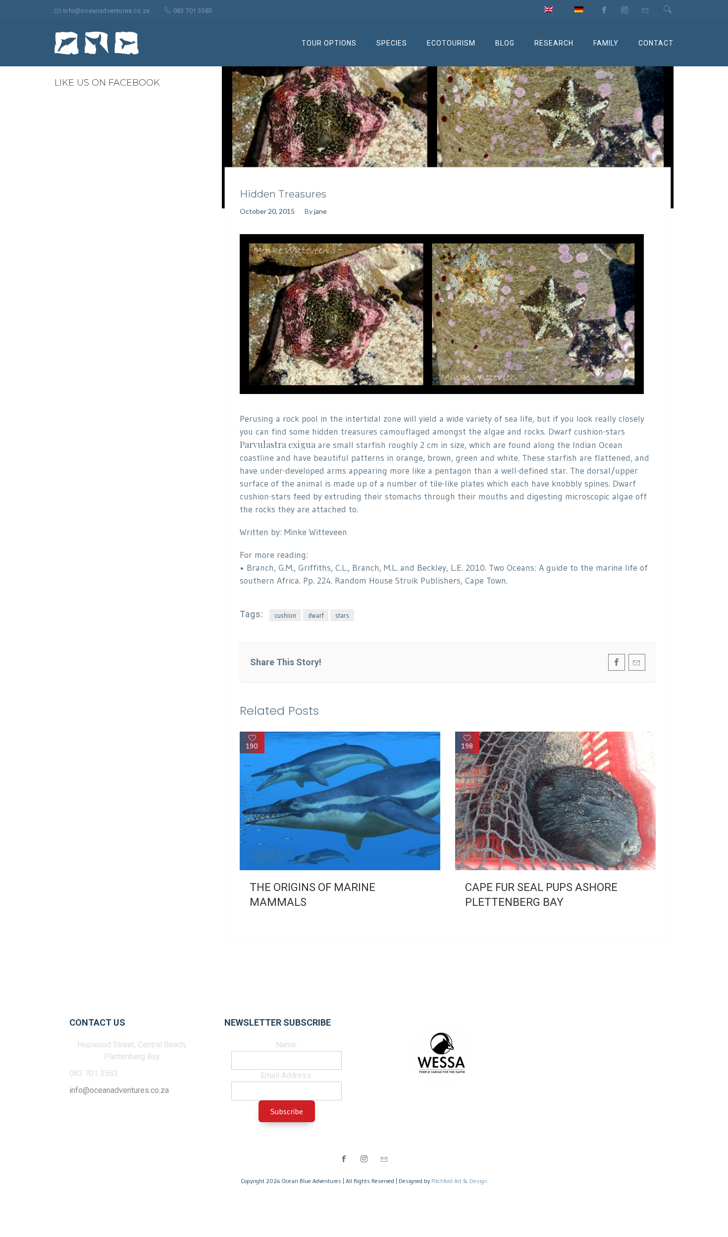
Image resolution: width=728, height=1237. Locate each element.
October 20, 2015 (267, 211)
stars (342, 615)
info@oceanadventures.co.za (119, 1090)
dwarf (315, 615)
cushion (285, 615)
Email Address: (286, 1075)
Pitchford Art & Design (459, 1181)
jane (320, 211)
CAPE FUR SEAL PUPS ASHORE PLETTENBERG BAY (541, 894)
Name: (287, 1044)
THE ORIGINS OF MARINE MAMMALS (312, 894)
